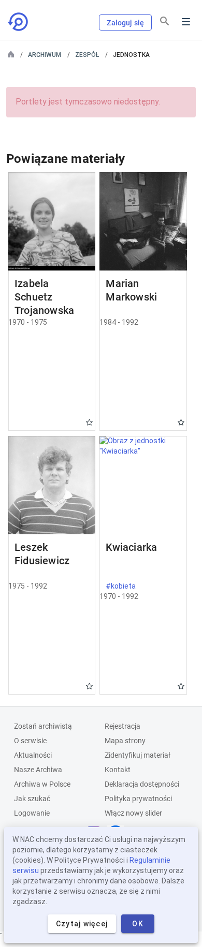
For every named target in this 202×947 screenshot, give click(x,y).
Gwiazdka (89, 422)
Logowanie (32, 813)
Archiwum (44, 54)
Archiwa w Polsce (42, 784)
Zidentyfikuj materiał (137, 755)
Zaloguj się (125, 23)
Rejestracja (122, 726)
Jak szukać (32, 798)
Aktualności (33, 755)
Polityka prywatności (138, 798)
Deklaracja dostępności (142, 784)
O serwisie (30, 740)
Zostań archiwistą (43, 726)
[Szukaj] (164, 21)
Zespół (87, 54)
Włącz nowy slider (133, 813)
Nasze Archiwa (38, 769)
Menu (186, 21)
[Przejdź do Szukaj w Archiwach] (18, 21)
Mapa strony (125, 740)
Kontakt (118, 769)
